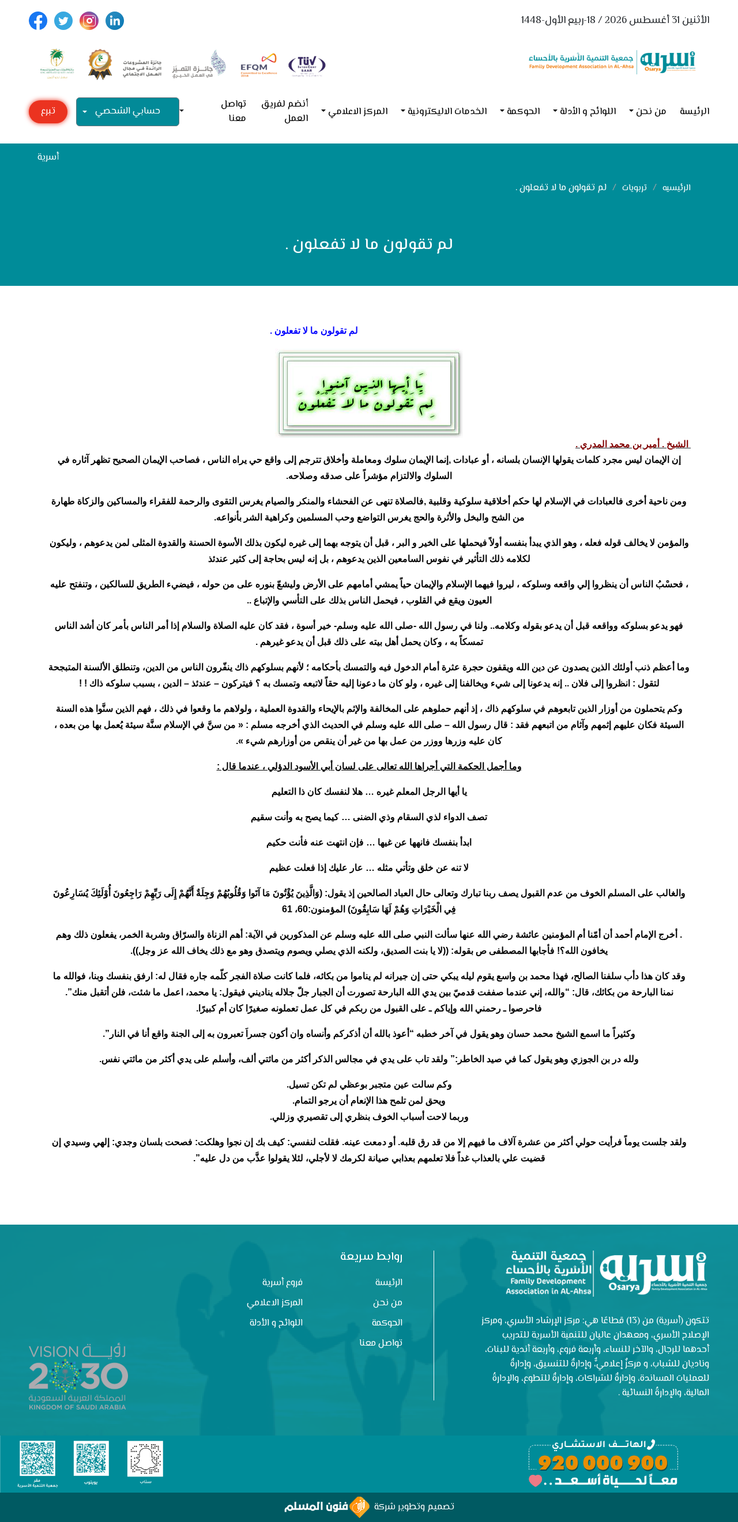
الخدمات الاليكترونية (447, 112)
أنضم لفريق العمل (284, 111)
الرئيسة (694, 112)
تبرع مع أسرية (48, 113)
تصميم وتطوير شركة (412, 1507)
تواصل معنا (233, 111)
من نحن (651, 112)
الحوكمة (523, 112)
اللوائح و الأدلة (588, 112)
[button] (186, 112)
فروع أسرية (282, 1283)
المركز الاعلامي (357, 112)
